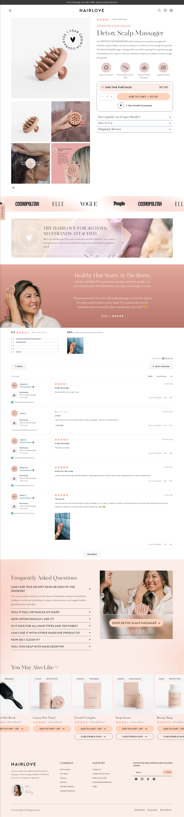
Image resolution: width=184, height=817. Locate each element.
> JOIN (167, 772)
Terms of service (165, 810)
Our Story (64, 773)
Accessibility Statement (102, 782)
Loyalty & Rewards (67, 790)
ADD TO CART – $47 (132, 728)
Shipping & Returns (109, 129)
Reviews (63, 782)
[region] (75, 346)
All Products (65, 769)
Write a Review (164, 367)
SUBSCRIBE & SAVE (91, 736)
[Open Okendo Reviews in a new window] (162, 358)
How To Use (105, 123)
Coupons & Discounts (101, 773)
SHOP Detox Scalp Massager (134, 623)
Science (63, 777)
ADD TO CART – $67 (91, 728)
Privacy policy (152, 810)
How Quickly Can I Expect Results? (119, 117)
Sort (150, 376)
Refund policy (140, 810)
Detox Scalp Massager (27, 396)
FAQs (95, 786)
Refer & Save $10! (100, 777)
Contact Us (97, 769)
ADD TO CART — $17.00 (143, 96)
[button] (159, 10)
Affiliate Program (67, 786)
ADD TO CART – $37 (49, 728)
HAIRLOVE (22, 810)
